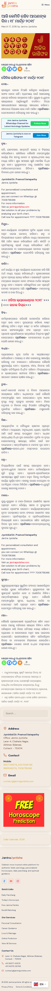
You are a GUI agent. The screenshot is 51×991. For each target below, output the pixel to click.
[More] (20, 69)
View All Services (9, 943)
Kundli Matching (9, 910)
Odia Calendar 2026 (14, 839)
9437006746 (25, 764)
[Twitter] (14, 69)
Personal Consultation (11, 923)
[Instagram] (17, 881)
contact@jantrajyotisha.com (18, 781)
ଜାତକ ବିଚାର (17, 305)
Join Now (41, 135)
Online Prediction (9, 938)
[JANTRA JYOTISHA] (9, 4)
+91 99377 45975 (12, 963)
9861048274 (10, 768)
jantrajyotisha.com (19, 206)
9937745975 (10, 764)
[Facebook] (9, 69)
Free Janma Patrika (10, 905)
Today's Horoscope (10, 900)
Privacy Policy (7, 987)
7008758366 (25, 768)
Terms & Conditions (24, 987)
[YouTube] (11, 881)
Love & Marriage (9, 933)
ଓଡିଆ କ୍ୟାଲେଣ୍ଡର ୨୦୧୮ (25, 300)
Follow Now (40, 123)
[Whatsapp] (4, 69)
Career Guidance (9, 928)
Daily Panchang (8, 895)
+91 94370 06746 (13, 966)
